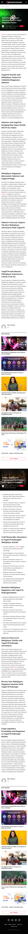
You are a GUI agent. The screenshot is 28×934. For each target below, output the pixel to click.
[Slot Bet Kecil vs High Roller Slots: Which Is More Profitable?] (14, 343)
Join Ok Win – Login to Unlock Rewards (12, 453)
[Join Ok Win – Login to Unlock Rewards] (14, 444)
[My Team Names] (14, 2)
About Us (20, 924)
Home (5, 924)
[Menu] (2, 2)
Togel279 (3, 194)
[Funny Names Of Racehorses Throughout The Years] (14, 424)
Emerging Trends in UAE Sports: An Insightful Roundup (11, 413)
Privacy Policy (12, 924)
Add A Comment (14, 458)
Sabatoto (3, 34)
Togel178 (17, 546)
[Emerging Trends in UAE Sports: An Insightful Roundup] (14, 404)
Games (21, 26)
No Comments (6, 28)
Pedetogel (15, 667)
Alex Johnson (9, 26)
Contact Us (14, 926)
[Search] (26, 2)
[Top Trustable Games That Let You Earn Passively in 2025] (14, 364)
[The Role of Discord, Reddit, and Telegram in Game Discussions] (14, 384)
